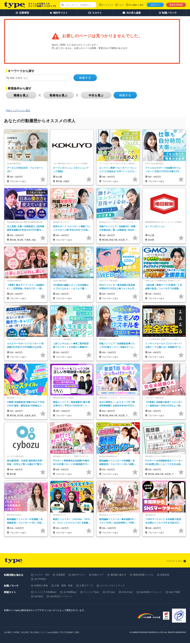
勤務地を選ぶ (59, 95)
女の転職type (70, 592)
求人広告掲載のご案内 (70, 632)
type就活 (38, 596)
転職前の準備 (41, 585)
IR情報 (16, 632)
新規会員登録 (176, 5)
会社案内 (8, 632)
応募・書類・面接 (64, 585)
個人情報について (38, 632)
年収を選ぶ (96, 95)
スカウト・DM (41, 574)
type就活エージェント (61, 596)
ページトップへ (174, 561)
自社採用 (25, 632)
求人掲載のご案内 (136, 5)
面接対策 (164, 574)
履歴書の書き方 (118, 574)
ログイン (155, 5)
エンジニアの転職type (45, 592)
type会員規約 (53, 632)
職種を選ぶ (21, 95)
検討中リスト (78, 574)
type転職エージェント (151, 592)
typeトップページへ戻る (18, 110)
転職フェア (98, 574)
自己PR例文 (40, 579)
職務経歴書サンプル (143, 574)
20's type (110, 592)
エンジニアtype (91, 592)
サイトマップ (107, 5)
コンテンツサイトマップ (112, 585)
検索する (85, 77)
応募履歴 (60, 574)
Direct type (127, 592)
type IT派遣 (174, 592)
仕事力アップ (86, 585)
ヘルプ (121, 5)
